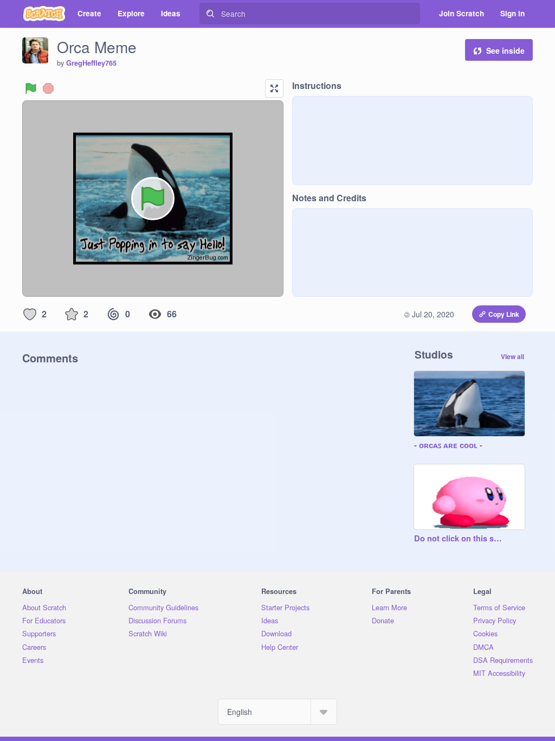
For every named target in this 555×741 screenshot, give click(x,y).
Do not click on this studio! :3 (458, 539)
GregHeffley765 (91, 63)
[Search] (210, 13)
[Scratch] (44, 13)
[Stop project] (48, 88)
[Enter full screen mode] (274, 88)
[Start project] (31, 88)
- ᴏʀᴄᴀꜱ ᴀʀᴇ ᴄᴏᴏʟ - (448, 445)
